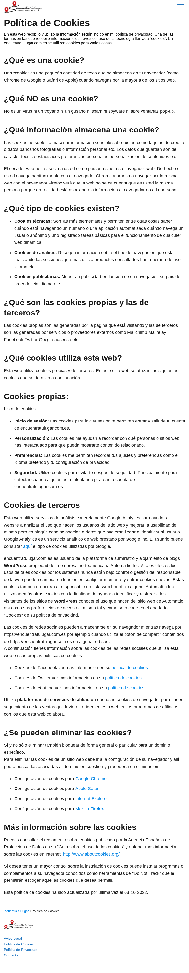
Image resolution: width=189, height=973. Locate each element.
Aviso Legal (13, 938)
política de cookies (129, 667)
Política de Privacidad (20, 950)
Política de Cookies (19, 944)
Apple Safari (87, 788)
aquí (27, 546)
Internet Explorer (91, 798)
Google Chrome (91, 778)
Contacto (11, 955)
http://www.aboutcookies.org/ (91, 854)
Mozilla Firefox (89, 808)
